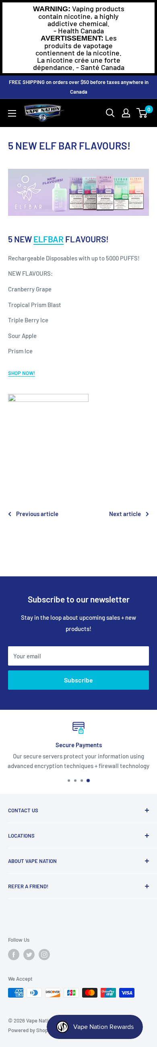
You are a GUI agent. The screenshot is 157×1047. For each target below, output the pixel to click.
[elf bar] (78, 434)
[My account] (126, 113)
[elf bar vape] (78, 192)
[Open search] (110, 113)
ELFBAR (48, 239)
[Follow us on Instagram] (44, 954)
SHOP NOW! (21, 373)
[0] (142, 113)
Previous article (37, 513)
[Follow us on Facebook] (13, 954)
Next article (125, 513)
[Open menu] (12, 113)
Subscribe (78, 680)
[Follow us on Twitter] (29, 954)
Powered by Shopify (31, 1030)
